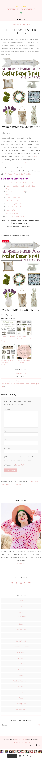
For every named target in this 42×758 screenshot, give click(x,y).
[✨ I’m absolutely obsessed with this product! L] (11, 752)
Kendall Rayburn (20, 740)
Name (7, 431)
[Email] (29, 582)
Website (7, 448)
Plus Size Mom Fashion (21, 681)
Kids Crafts (22, 616)
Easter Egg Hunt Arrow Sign (15, 216)
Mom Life (21, 669)
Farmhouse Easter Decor (21, 31)
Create (21, 612)
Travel (21, 698)
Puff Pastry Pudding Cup (10, 381)
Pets (21, 675)
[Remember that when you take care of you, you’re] (19, 752)
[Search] (39, 725)
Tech (21, 692)
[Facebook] (17, 582)
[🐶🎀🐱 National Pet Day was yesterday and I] (6, 752)
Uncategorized (21, 703)
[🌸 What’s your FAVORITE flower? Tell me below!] (40, 752)
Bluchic (15, 742)
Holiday (21, 658)
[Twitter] (12, 582)
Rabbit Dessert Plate (13, 201)
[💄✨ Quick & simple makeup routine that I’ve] (31, 752)
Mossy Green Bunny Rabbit (15, 192)
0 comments (21, 373)
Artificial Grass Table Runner (15, 207)
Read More (21, 563)
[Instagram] (21, 582)
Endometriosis (21, 629)
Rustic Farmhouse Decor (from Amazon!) (24, 338)
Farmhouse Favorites (21, 24)
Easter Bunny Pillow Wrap (14, 204)
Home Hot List (21, 664)
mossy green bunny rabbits (17, 163)
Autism (21, 601)
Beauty (21, 606)
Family (21, 635)
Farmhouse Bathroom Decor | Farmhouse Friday (8, 339)
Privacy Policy (20, 465)
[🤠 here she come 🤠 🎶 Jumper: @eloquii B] (15, 752)
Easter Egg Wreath (12, 210)
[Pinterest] (25, 582)
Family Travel (21, 641)
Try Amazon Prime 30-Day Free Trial (18, 174)
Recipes (21, 686)
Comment (8, 409)
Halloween (21, 652)
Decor (21, 624)
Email (6, 439)
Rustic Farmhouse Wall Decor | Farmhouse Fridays (7, 363)
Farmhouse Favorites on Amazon (23, 361)
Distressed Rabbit (11, 213)
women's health (21, 709)
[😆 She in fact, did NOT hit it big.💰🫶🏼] (36, 752)
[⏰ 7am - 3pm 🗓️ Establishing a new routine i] (27, 752)
